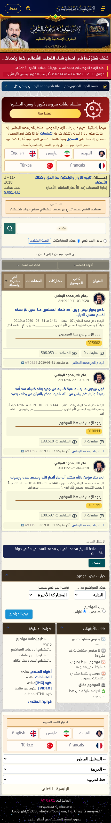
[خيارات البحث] (28, 8)
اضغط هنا (45, 113)
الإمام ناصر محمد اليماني (72, 296)
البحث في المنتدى (30, 265)
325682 (94, 343)
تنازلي (78, 612)
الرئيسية (62, 789)
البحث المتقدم (39, 240)
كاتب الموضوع (76, 281)
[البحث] (9, 228)
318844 (94, 431)
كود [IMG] (43, 683)
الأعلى (96, 562)
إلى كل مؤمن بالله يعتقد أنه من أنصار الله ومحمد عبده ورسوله (57, 477)
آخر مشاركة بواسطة (15, 281)
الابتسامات (43, 677)
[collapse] (7, 574)
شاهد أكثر (13, 325)
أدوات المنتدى (84, 265)
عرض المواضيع (92, 240)
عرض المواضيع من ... (91, 587)
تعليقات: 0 (91, 353)
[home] (104, 86)
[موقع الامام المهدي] (76, 8)
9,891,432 (12, 192)
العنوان (98, 281)
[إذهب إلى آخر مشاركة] (22, 363)
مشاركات (55, 281)
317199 (94, 505)
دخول (13, 8)
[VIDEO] (45, 688)
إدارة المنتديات (96, 188)
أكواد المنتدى (41, 672)
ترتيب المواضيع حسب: (53, 587)
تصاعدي (96, 612)
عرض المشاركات (64, 240)
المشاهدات (34, 281)
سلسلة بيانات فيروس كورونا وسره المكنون (45, 104)
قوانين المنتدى (40, 702)
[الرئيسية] (103, 8)
